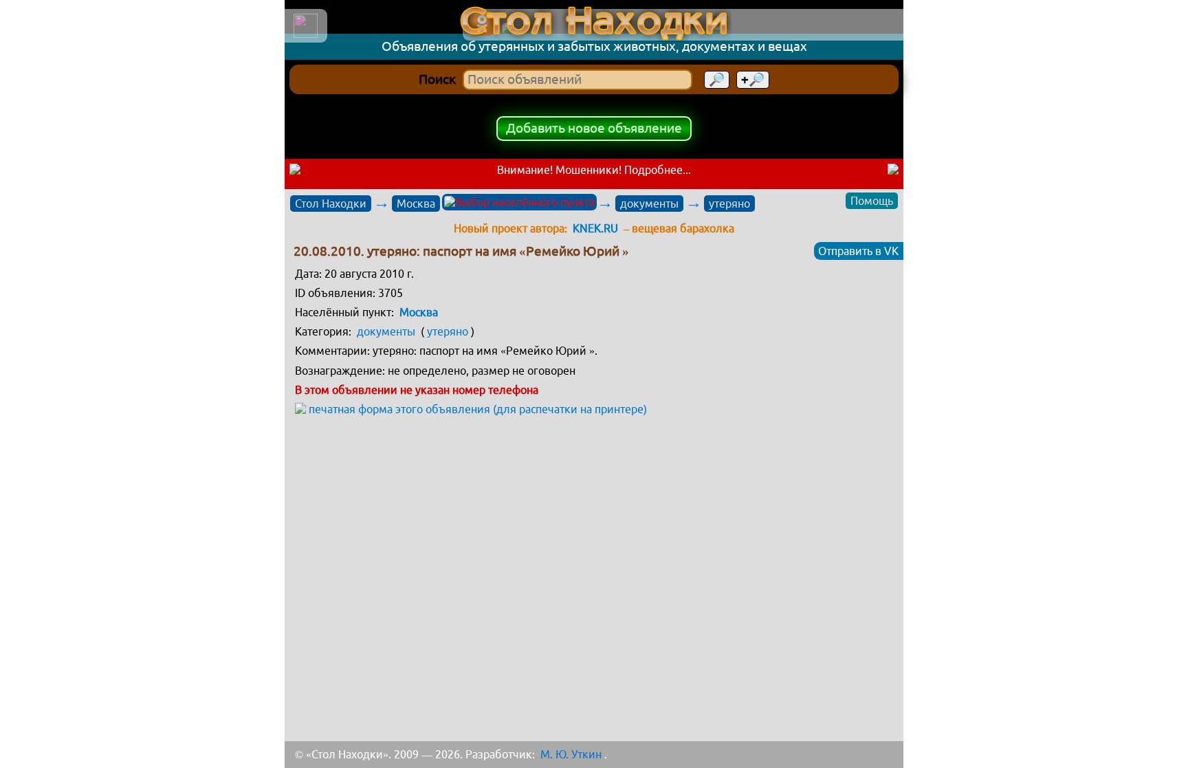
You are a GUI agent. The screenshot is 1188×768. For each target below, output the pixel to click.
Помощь (871, 201)
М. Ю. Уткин (571, 754)
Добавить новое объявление (594, 128)
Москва (416, 203)
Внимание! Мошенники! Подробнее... (594, 170)
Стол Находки (330, 203)
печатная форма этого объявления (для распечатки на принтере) (478, 409)
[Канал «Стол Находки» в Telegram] (803, 29)
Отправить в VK (858, 251)
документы (649, 203)
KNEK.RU (595, 228)
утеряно (729, 203)
